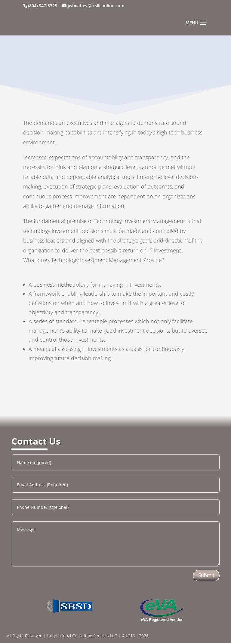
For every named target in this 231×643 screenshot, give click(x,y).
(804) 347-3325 (42, 5)
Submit (206, 575)
